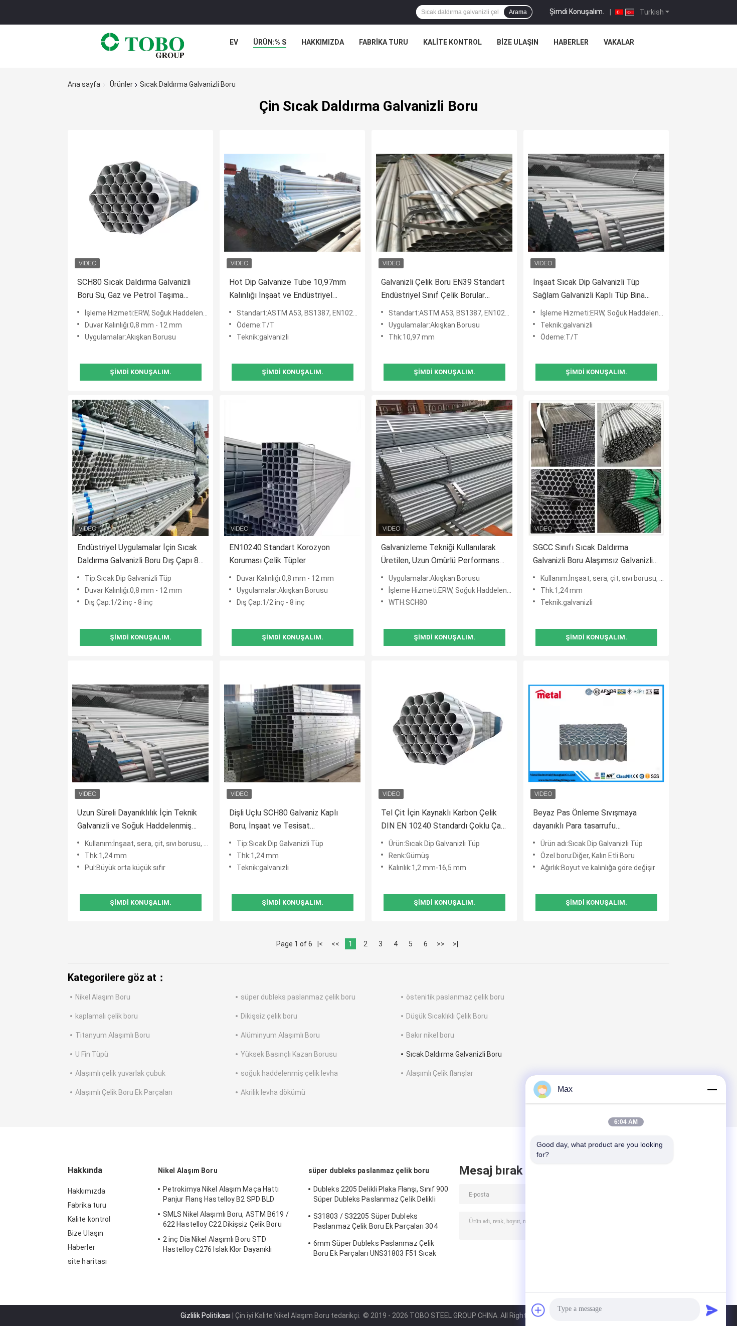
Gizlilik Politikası (205, 1315)
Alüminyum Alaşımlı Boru (280, 1035)
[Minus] (712, 1089)
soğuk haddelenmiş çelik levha (289, 1073)
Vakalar (619, 42)
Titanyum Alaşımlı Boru (112, 1035)
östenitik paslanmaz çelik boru (455, 997)
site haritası (87, 1261)
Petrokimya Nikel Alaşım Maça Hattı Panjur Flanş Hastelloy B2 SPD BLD (221, 1194)
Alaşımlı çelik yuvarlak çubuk (120, 1073)
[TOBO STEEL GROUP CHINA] (143, 45)
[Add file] (538, 1310)
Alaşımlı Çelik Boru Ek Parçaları (123, 1092)
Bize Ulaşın (517, 42)
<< (335, 944)
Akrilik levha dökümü (273, 1092)
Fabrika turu (383, 42)
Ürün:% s (269, 42)
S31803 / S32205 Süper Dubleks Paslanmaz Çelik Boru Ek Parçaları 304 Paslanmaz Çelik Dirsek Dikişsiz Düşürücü (381, 1222)
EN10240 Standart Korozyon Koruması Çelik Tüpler (279, 554)
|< (320, 944)
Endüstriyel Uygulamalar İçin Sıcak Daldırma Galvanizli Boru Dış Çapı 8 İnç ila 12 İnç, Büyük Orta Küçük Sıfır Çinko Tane (138, 555)
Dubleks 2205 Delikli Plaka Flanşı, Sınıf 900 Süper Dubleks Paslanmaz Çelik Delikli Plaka (380, 1195)
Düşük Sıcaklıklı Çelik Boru (447, 1016)
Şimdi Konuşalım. (576, 12)
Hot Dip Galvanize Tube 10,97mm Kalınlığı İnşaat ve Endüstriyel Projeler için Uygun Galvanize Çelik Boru (288, 289)
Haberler (571, 42)
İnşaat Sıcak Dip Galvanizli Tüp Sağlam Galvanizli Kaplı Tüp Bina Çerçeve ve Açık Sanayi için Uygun (593, 289)
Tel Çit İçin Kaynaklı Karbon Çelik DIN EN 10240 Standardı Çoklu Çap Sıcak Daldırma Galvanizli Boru (443, 820)
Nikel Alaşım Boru (102, 997)
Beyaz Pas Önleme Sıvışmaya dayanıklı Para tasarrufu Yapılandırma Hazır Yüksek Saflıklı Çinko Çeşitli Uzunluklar (591, 820)
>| (455, 944)
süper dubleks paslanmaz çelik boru (298, 997)
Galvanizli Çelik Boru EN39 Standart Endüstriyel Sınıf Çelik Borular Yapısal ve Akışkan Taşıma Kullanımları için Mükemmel (443, 289)
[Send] (712, 1310)
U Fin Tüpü (91, 1054)
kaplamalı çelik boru (106, 1016)
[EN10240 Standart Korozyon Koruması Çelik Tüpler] (292, 468)
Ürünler (121, 84)
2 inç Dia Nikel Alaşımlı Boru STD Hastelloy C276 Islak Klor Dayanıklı (217, 1244)
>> (441, 944)
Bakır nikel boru (430, 1035)
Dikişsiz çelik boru (269, 1016)
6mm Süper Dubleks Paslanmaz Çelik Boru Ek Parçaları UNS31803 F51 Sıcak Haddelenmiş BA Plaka (375, 1249)
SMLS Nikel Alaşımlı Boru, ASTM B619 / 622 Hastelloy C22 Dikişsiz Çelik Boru (226, 1219)
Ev (234, 42)
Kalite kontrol (452, 42)
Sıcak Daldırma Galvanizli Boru (454, 1054)
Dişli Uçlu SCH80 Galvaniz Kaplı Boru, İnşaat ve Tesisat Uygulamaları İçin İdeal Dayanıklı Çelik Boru (285, 820)
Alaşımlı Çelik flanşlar (439, 1073)
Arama (518, 12)
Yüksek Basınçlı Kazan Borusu (289, 1054)
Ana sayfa (84, 84)
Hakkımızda (322, 42)
